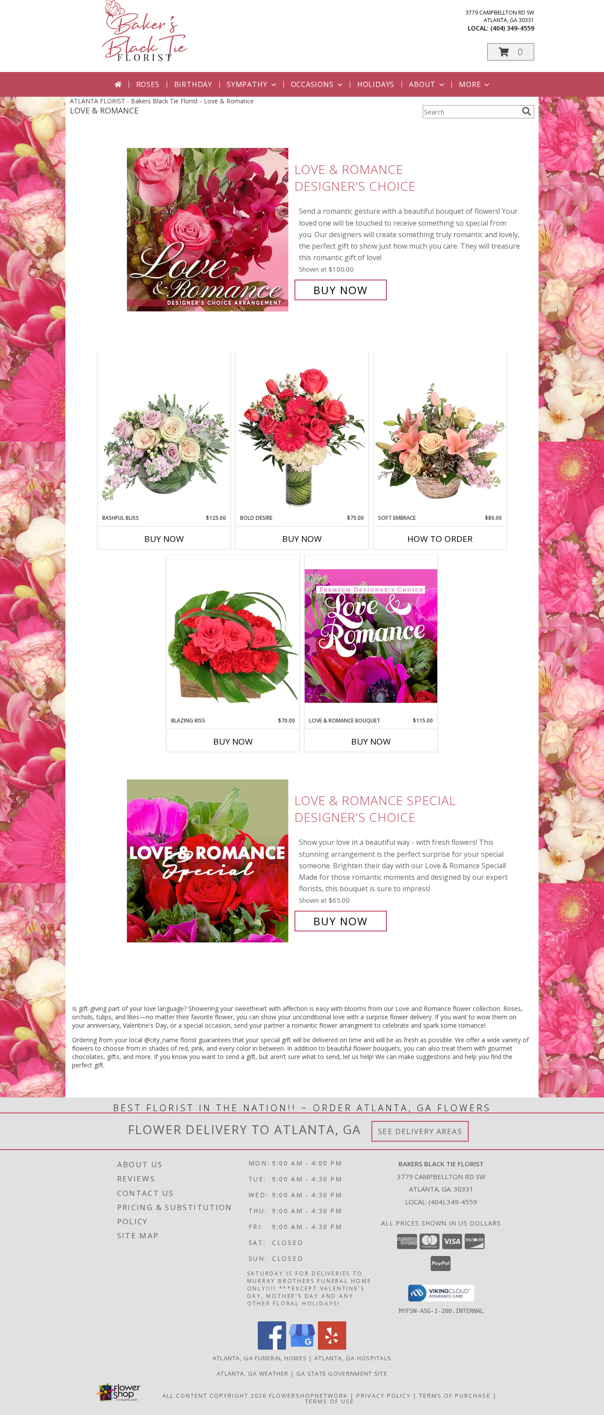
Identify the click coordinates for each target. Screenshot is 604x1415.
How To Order (440, 539)
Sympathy (247, 84)
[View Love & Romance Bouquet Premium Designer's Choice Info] (371, 636)
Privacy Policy (383, 1396)
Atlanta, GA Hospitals (352, 1358)
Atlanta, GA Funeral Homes (260, 1358)
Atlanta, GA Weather (253, 1373)
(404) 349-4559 (512, 28)
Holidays (375, 84)
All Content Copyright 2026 (214, 1396)
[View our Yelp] (332, 1347)
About (422, 84)
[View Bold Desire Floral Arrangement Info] (302, 433)
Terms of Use (329, 1401)
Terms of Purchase (455, 1396)
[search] (527, 111)
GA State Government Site (341, 1373)
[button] (510, 52)
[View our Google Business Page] (302, 1347)
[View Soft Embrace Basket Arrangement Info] (440, 433)
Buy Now (340, 290)
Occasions (312, 84)
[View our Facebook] (272, 1347)
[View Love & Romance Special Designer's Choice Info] (208, 861)
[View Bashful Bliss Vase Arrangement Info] (164, 433)
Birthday (193, 84)
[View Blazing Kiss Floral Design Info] (233, 636)
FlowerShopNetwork (308, 1396)
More (470, 84)
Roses (148, 84)
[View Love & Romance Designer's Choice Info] (208, 230)
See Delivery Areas (420, 1131)
